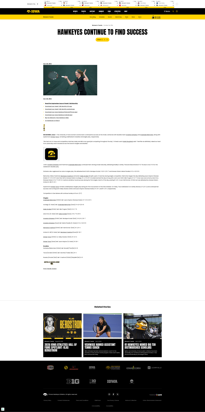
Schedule (102, 17)
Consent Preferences (64, 400)
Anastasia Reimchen (146, 135)
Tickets (83, 11)
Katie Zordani (84, 176)
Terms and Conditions (82, 400)
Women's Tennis (97, 25)
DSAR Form (98, 400)
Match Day (118, 17)
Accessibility (109, 406)
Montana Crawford (67, 176)
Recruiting (93, 17)
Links (53, 7)
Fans (109, 11)
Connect (101, 11)
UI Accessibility (96, 406)
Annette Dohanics (131, 135)
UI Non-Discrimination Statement (152, 400)
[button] (177, 4)
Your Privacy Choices (113, 400)
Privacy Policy (47, 400)
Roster (110, 17)
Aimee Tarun (55, 137)
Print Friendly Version (50, 269)
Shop (125, 11)
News (133, 17)
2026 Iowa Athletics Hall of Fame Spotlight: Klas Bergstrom (61, 347)
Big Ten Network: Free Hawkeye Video (57, 118)
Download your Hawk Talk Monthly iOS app (58, 106)
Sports (75, 11)
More (139, 17)
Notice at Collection (130, 400)
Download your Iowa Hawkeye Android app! (58, 115)
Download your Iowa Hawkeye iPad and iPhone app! (61, 112)
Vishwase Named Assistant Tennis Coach (100, 346)
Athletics (117, 11)
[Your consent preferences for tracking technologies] (2, 409)
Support (92, 11)
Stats (126, 17)
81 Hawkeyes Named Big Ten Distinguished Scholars (140, 346)
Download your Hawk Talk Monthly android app (60, 109)
